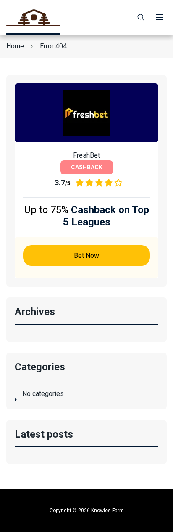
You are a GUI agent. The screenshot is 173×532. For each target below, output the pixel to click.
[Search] (141, 17)
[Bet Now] (86, 112)
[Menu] (159, 17)
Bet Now (86, 255)
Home (15, 46)
